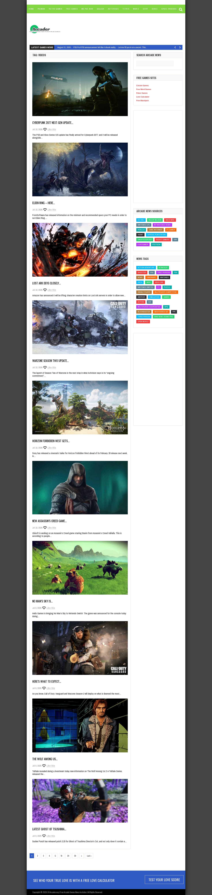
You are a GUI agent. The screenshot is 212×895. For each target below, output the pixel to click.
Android (141, 297)
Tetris (125, 9)
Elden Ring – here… (43, 203)
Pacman (41, 9)
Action (141, 302)
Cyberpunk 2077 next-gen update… (52, 122)
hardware (151, 277)
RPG (166, 307)
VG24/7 (140, 234)
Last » (89, 855)
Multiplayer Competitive (166, 292)
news (140, 277)
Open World (143, 321)
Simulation (154, 297)
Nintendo (164, 277)
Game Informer (155, 230)
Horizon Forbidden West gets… (51, 441)
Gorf (145, 9)
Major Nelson (155, 220)
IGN (175, 239)
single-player (144, 292)
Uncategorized (145, 239)
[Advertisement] (117, 28)
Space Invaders (169, 9)
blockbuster (144, 312)
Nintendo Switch (145, 287)
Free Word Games (143, 89)
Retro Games (55, 9)
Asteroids (113, 9)
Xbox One (159, 282)
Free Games (72, 9)
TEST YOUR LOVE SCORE (164, 879)
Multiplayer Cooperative (149, 307)
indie (149, 282)
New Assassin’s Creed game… (49, 521)
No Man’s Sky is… (42, 601)
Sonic (155, 9)
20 (68, 855)
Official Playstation (156, 234)
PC (158, 287)
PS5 (151, 272)
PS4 (175, 272)
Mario (136, 9)
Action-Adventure (146, 267)
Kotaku (141, 220)
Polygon (156, 244)
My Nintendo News (162, 225)
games (166, 297)
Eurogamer (143, 244)
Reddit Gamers (162, 239)
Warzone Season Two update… (50, 360)
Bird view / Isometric (163, 316)
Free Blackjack (142, 101)
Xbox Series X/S (161, 312)
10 (61, 855)
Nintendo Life (144, 225)
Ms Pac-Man (87, 9)
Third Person (144, 316)
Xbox (140, 282)
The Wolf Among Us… (45, 759)
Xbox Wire (170, 220)
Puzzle (167, 287)
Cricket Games (142, 86)
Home (31, 9)
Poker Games (142, 93)
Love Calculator (142, 97)
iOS (149, 302)
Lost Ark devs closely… (46, 283)
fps (174, 312)
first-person (164, 272)
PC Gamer (171, 230)
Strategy (163, 267)
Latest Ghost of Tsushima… (49, 829)
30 (75, 855)
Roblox (141, 230)
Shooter (142, 272)
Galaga (100, 9)
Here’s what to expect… (46, 681)
